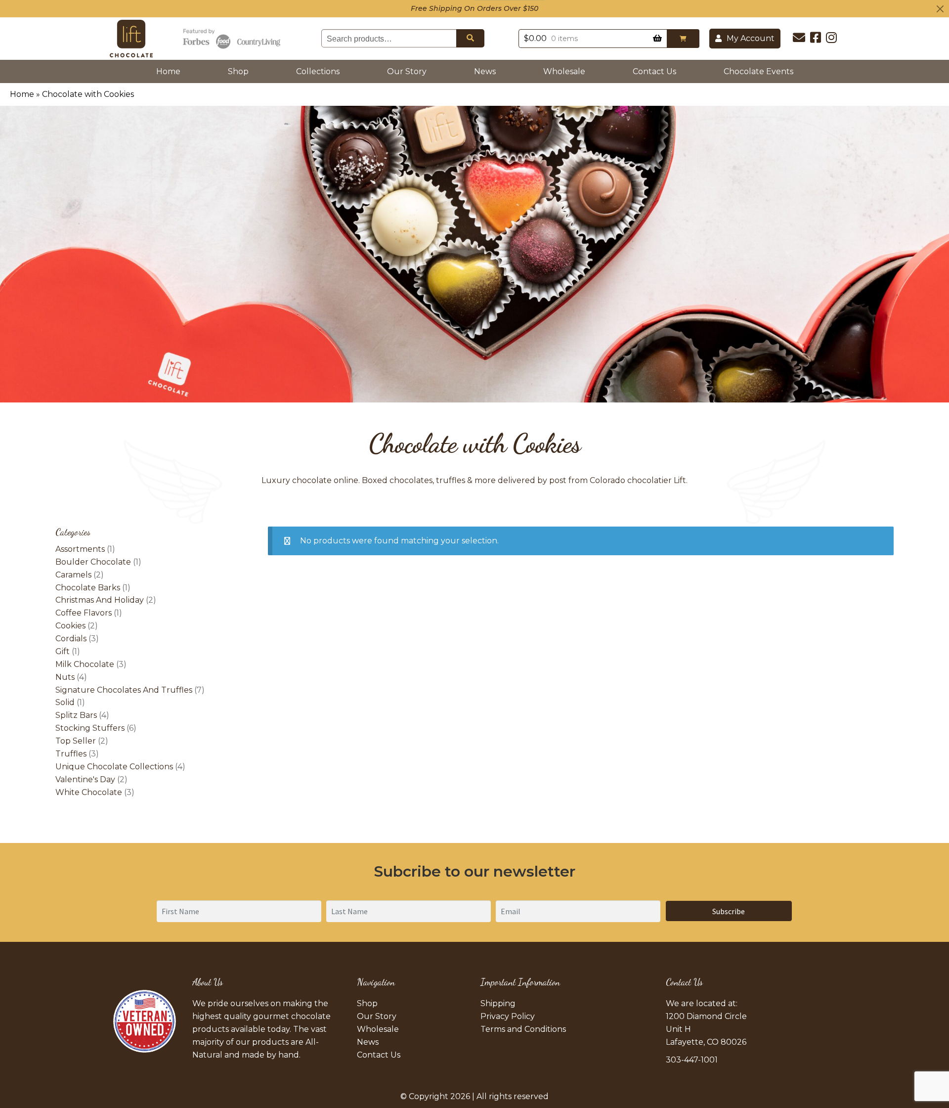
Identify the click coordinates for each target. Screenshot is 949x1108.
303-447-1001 (692, 1059)
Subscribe (728, 911)
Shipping (498, 1003)
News (485, 71)
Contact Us (654, 71)
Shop (238, 71)
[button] (683, 38)
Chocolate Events (758, 71)
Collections (318, 71)
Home (170, 71)
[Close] (940, 8)
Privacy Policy (507, 1016)
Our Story (407, 71)
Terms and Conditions (523, 1029)
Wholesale (564, 71)
